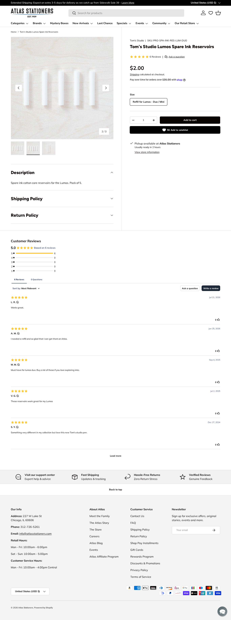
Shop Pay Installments (144, 543)
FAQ (133, 522)
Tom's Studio (137, 40)
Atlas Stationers (25, 607)
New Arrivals (81, 23)
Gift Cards (136, 549)
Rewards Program (142, 556)
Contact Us (137, 516)
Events (140, 23)
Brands (37, 23)
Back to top (115, 489)
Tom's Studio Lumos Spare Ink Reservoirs (39, 32)
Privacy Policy (139, 570)
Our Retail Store (185, 23)
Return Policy (138, 536)
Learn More (128, 2)
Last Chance (105, 23)
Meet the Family (99, 516)
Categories (18, 23)
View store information (147, 152)
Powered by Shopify (43, 607)
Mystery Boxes (59, 23)
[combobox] (126, 13)
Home (14, 32)
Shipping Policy (140, 529)
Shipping (134, 74)
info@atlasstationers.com (35, 533)
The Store (95, 529)
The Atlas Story (99, 522)
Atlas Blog (96, 543)
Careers (94, 536)
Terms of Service (140, 576)
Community (159, 23)
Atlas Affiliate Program (104, 556)
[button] (218, 13)
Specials (122, 23)
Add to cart (190, 120)
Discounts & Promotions (145, 563)
